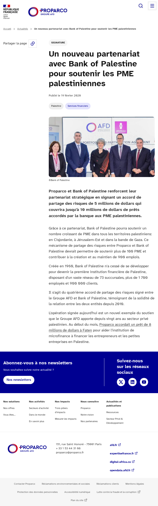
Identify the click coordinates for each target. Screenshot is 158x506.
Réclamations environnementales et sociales (66, 484)
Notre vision (87, 414)
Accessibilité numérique (77, 492)
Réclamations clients (107, 484)
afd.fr (113, 445)
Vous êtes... (9, 414)
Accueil (7, 29)
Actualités (22, 29)
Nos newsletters (19, 380)
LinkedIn (132, 382)
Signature (58, 42)
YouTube (144, 382)
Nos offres (9, 408)
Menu (152, 6)
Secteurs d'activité (39, 408)
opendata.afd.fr (120, 470)
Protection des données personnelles (37, 492)
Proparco (86, 408)
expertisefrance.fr (122, 453)
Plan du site (77, 500)
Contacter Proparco (24, 484)
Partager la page (33, 43)
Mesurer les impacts (66, 419)
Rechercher (141, 6)
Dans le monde (37, 414)
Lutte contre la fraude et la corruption (117, 492)
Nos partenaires (89, 421)
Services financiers (78, 106)
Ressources (112, 412)
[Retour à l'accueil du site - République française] (48, 11)
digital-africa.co (120, 462)
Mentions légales (134, 484)
